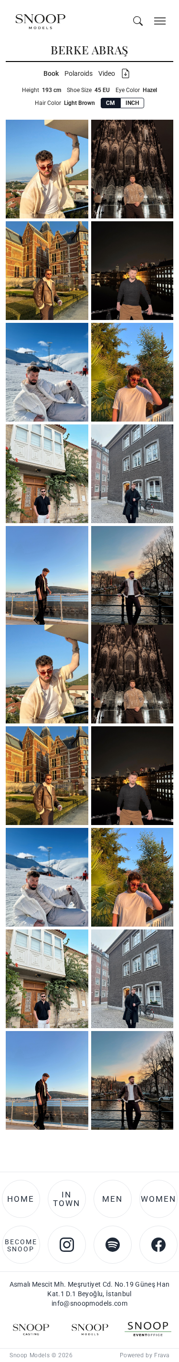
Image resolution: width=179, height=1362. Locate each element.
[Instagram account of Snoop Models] (67, 740)
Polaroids (78, 73)
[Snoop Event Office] (148, 824)
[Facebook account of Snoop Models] (158, 740)
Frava (161, 850)
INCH (132, 103)
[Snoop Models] (89, 824)
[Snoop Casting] (31, 824)
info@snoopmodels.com (89, 798)
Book (51, 73)
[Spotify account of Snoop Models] (113, 740)
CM (110, 103)
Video (106, 73)
